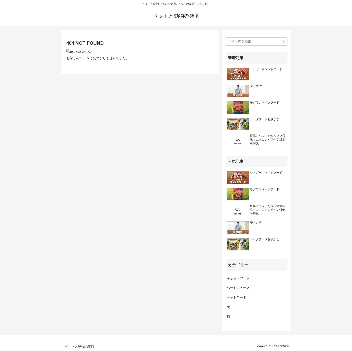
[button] (283, 41)
